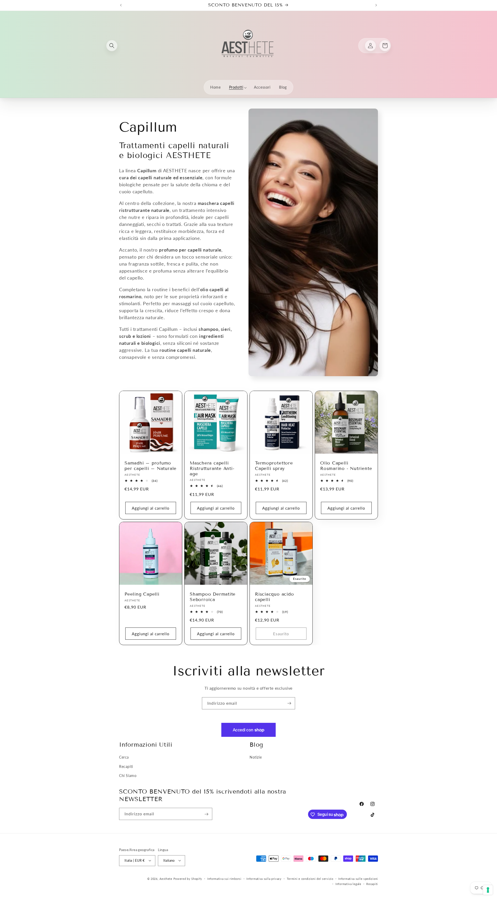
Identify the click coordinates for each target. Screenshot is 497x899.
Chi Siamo (127, 775)
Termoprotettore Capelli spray (274, 466)
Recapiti (126, 766)
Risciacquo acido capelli (274, 597)
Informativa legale (348, 883)
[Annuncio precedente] (121, 5)
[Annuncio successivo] (376, 5)
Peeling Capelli (142, 594)
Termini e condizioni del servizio (310, 878)
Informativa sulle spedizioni (358, 878)
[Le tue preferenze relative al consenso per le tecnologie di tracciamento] (488, 890)
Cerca (124, 757)
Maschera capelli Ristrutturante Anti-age (212, 469)
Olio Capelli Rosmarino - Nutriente (346, 466)
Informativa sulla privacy (264, 878)
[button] (112, 45)
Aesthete (165, 878)
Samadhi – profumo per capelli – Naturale (151, 466)
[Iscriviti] (289, 703)
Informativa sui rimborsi (224, 878)
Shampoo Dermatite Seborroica (213, 597)
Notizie (256, 757)
